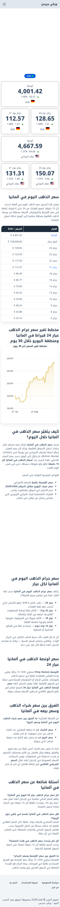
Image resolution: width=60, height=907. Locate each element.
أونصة (54, 235)
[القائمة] (4, 4)
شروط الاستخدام (30, 883)
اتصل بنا (13, 883)
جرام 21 (53, 267)
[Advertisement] (30, 40)
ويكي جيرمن (49, 4)
